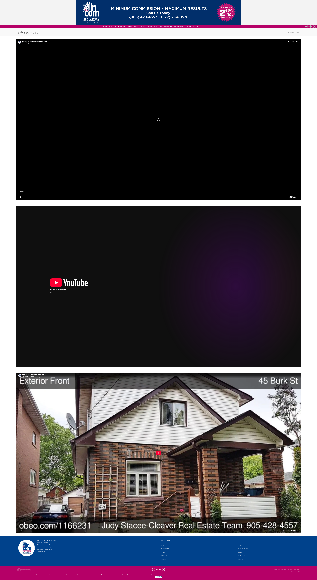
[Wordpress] (309, 26)
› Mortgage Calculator (242, 548)
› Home (162, 545)
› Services (239, 545)
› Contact (162, 552)
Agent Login (297, 569)
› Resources (163, 559)
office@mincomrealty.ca (45, 549)
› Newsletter (240, 552)
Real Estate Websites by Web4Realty (283, 569)
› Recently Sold (241, 555)
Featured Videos (296, 32)
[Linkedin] (311, 26)
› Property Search (164, 548)
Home (289, 32)
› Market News (164, 555)
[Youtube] (306, 26)
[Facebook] (314, 26)
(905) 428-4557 (43, 551)
